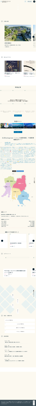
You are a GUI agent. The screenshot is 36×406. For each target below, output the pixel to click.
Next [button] (34, 125)
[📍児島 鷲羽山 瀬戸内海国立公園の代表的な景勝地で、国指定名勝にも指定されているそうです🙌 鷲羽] (6, 152)
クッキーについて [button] (4, 403)
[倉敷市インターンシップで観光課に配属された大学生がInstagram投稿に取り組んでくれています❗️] (30, 152)
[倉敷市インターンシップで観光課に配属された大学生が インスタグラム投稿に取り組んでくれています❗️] (18, 152)
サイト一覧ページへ (18, 132)
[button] (2, 37)
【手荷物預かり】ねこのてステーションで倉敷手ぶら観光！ (15, 360)
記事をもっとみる (18, 115)
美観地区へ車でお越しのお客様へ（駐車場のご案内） (13, 346)
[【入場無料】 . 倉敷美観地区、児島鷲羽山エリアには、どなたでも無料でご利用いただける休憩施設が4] (30, 164)
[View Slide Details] (6, 125)
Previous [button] (1, 125)
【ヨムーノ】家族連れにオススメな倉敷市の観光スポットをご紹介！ (16, 351)
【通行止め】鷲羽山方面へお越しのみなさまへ (12, 342)
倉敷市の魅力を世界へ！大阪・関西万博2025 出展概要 (14, 356)
